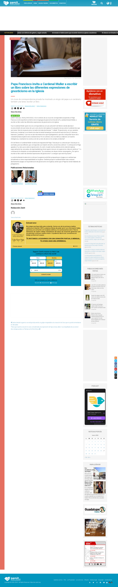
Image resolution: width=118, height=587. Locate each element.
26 (101, 450)
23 (92, 450)
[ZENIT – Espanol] (13, 3)
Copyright (101, 580)
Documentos (54, 3)
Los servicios (79, 580)
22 (89, 450)
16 (92, 447)
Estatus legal (93, 580)
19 (101, 447)
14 (86, 447)
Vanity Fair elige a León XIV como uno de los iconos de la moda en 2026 (98, 297)
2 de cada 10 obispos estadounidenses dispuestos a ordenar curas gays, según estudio (95, 251)
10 (95, 444)
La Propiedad (71, 580)
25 (98, 450)
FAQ (65, 580)
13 (104, 444)
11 (98, 444)
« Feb (86, 457)
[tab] (90, 543)
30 (92, 453)
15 (89, 447)
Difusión (86, 580)
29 (89, 453)
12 (101, 444)
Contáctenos (108, 580)
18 (98, 447)
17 (95, 447)
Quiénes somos (58, 580)
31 (95, 453)
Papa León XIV (28, 3)
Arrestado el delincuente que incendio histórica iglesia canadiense (39, 33)
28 (86, 453)
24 (95, 450)
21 (86, 450)
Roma (35, 3)
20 (104, 447)
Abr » (89, 457)
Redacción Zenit (30, 106)
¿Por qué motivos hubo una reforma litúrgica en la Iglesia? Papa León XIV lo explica (98, 277)
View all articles (16, 217)
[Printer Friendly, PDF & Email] (15, 115)
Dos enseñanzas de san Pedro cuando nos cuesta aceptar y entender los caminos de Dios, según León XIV (94, 237)
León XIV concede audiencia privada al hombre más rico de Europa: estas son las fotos (98, 287)
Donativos (62, 3)
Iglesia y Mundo (43, 3)
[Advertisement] (59, 18)
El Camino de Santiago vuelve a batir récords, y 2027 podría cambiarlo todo (98, 306)
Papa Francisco (15, 39)
